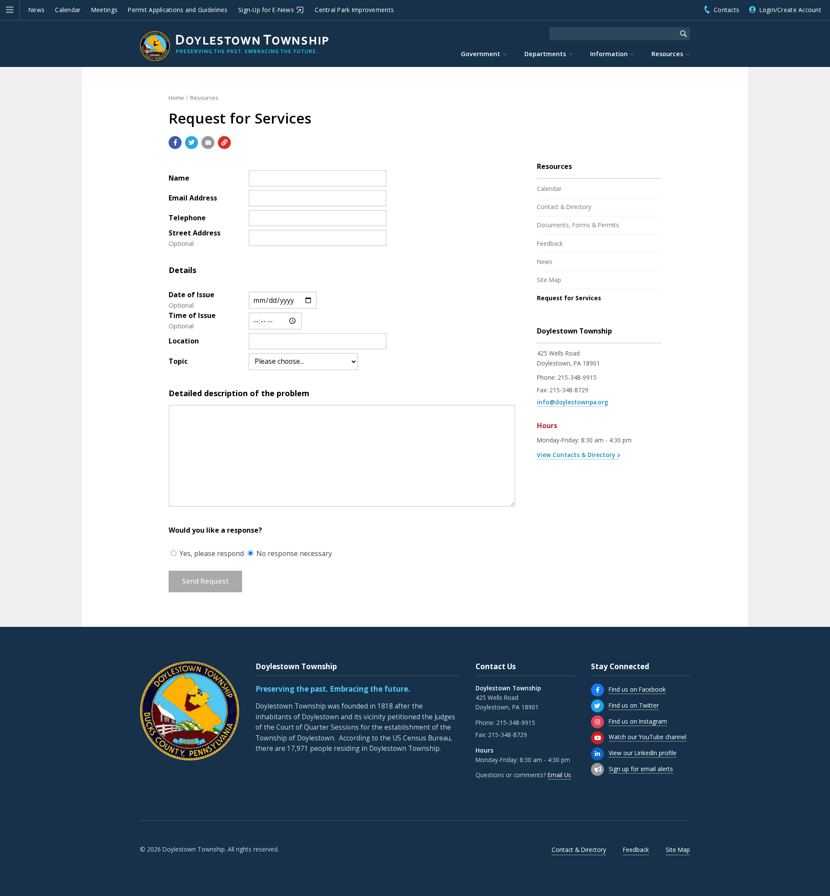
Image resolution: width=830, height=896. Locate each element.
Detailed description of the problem (239, 393)
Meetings (104, 10)
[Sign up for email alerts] (597, 769)
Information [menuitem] (609, 54)
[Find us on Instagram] (597, 721)
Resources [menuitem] (667, 54)
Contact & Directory (564, 207)
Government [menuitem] (480, 54)
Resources (204, 98)
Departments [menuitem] (545, 54)
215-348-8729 (568, 390)
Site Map (549, 280)
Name (179, 178)
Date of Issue (191, 294)
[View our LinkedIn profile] (597, 753)
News (37, 10)
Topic (178, 361)
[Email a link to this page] (207, 142)
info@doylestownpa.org (572, 402)
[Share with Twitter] (191, 142)
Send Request (205, 581)
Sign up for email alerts (641, 769)
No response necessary (293, 553)
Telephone (187, 217)
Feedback (550, 243)
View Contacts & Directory (576, 455)
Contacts (726, 10)
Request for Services (569, 298)
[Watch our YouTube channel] (597, 737)
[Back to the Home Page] (234, 46)
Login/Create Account (790, 10)
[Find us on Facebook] (597, 689)
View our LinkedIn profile (643, 753)
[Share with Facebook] (175, 142)
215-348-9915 (577, 377)
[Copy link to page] (224, 142)
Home (176, 98)
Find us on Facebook (637, 689)
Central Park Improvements (354, 10)
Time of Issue (192, 315)
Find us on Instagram (638, 721)
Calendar (67, 10)
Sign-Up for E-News (266, 10)
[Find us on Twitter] (597, 705)
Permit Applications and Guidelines (177, 10)
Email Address (193, 198)
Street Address (194, 233)
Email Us (559, 775)
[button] (9, 9)
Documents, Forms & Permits (578, 225)
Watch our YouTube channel (647, 737)
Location (184, 341)
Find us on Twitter (634, 705)
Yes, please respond (211, 553)
